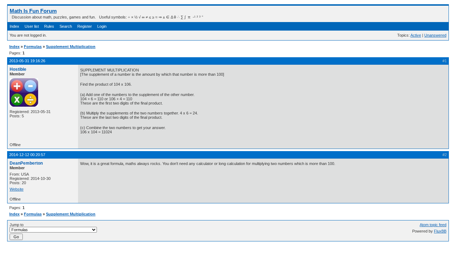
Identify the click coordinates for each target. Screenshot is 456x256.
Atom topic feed (433, 225)
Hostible (18, 69)
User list (32, 26)
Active (415, 35)
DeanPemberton (26, 163)
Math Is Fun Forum (33, 11)
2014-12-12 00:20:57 (27, 155)
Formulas (33, 46)
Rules (49, 26)
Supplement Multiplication (70, 46)
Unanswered (435, 35)
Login (102, 26)
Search (65, 26)
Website (17, 189)
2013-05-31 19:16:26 (27, 61)
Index (14, 26)
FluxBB (440, 231)
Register (84, 26)
